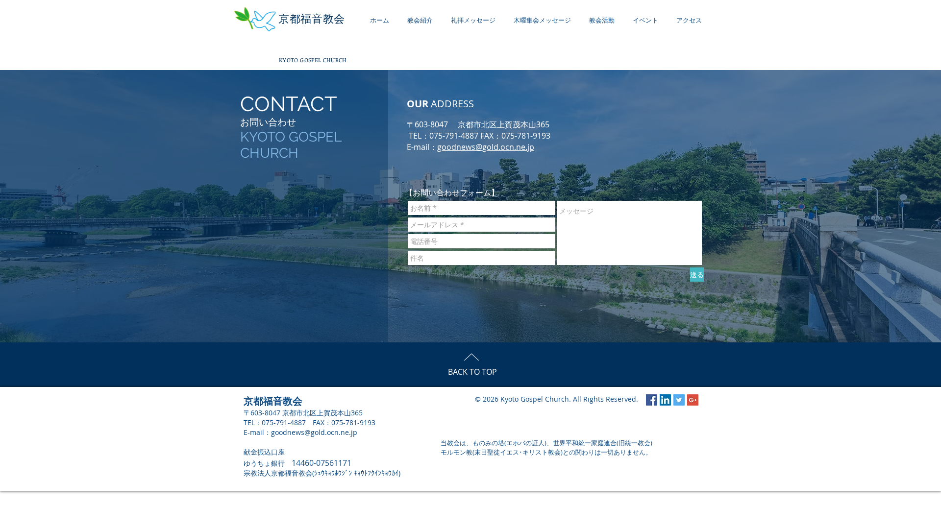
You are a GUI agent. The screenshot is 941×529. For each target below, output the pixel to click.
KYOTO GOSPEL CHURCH (313, 60)
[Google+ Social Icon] (692, 400)
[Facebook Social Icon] (651, 400)
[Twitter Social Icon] (679, 400)
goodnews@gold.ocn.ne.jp (485, 147)
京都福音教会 (311, 19)
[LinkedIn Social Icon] (665, 400)
